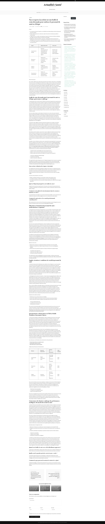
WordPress (65, 522)
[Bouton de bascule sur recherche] (75, 0)
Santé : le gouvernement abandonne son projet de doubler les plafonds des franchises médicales (70, 39)
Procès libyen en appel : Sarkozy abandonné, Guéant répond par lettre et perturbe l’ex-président (56, 488)
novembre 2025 (66, 107)
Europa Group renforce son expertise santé (36, 162)
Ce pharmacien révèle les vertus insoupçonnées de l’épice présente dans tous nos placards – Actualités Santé (70, 81)
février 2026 (66, 102)
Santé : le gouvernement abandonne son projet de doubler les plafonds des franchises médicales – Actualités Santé (70, 73)
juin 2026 (65, 95)
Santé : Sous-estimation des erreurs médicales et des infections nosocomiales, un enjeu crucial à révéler (34, 488)
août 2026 (65, 92)
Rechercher (65, 16)
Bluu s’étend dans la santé (48, 162)
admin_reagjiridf (32, 26)
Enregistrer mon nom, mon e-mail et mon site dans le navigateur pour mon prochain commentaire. (45, 513)
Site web (52, 507)
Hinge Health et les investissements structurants (37, 310)
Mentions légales (52, 9)
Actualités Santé (52, 4)
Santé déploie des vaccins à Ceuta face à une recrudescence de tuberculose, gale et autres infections (45, 488)
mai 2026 (65, 97)
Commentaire (31, 498)
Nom (30, 507)
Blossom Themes (58, 522)
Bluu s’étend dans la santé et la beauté (36, 344)
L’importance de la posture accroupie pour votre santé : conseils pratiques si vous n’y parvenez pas (69, 31)
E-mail (41, 507)
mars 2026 (65, 100)
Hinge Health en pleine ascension (38, 146)
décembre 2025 (66, 105)
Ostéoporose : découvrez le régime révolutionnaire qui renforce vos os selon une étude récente (69, 85)
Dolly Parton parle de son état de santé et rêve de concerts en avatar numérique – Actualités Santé (70, 47)
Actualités (65, 112)
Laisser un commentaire (45, 26)
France (30, 17)
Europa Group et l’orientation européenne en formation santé (43, 256)
